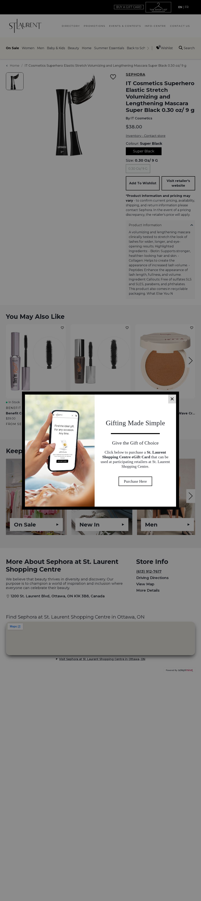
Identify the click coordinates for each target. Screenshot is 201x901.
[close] (172, 399)
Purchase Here (135, 488)
